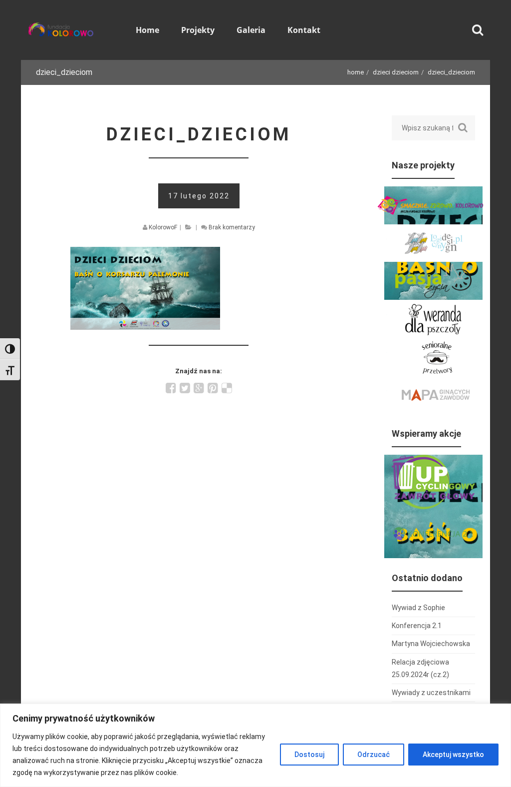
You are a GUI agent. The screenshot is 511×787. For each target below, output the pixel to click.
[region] (255, 745)
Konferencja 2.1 (417, 626)
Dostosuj (309, 755)
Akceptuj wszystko (453, 755)
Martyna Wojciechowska (431, 644)
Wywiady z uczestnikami (431, 693)
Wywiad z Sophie (418, 608)
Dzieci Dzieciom (396, 72)
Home (355, 72)
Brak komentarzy (232, 227)
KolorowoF (163, 227)
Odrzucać (373, 755)
